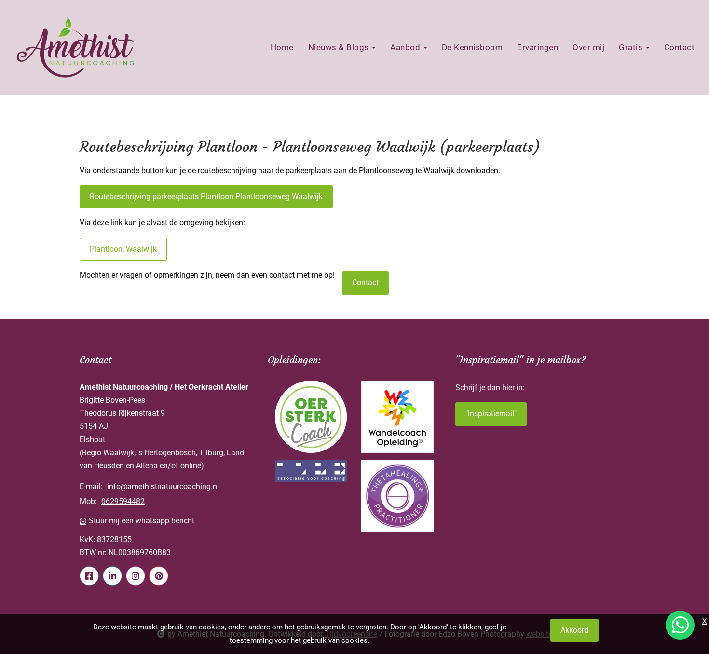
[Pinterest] (158, 576)
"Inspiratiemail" (491, 413)
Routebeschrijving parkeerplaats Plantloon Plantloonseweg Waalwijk (206, 196)
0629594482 (123, 501)
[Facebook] (89, 576)
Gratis (632, 47)
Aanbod (406, 47)
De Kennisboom (472, 47)
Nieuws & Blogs (339, 47)
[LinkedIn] (112, 576)
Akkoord (574, 630)
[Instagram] (135, 576)
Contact (679, 47)
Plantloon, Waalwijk (123, 249)
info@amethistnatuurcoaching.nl (163, 486)
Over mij (588, 47)
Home (282, 47)
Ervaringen (537, 47)
